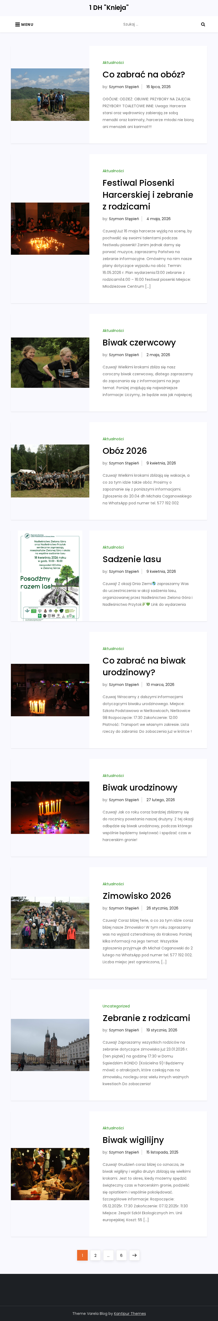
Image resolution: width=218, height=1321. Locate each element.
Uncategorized (116, 1006)
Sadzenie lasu (132, 559)
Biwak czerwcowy (139, 342)
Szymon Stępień (124, 86)
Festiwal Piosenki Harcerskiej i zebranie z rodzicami (148, 195)
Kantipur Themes (130, 1313)
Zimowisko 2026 (137, 896)
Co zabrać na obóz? (144, 74)
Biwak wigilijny (133, 1140)
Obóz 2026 (125, 451)
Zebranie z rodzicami (146, 1018)
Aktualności (113, 62)
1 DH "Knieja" (109, 7)
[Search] (203, 24)
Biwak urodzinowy (140, 787)
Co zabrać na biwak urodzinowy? (144, 666)
